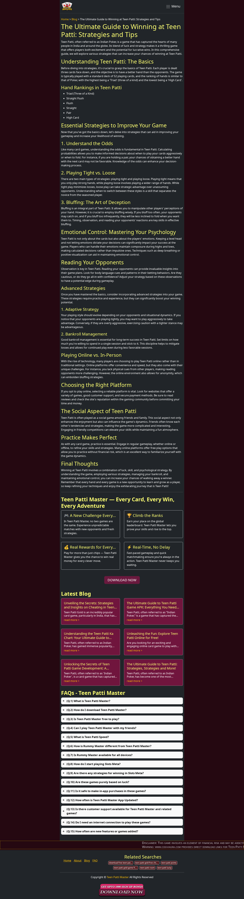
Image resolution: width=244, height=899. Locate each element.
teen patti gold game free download (126, 867)
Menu (175, 6)
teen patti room (147, 867)
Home (65, 19)
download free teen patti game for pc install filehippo (121, 862)
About (77, 860)
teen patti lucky (164, 867)
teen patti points (169, 862)
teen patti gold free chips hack (147, 862)
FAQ (95, 860)
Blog (74, 19)
